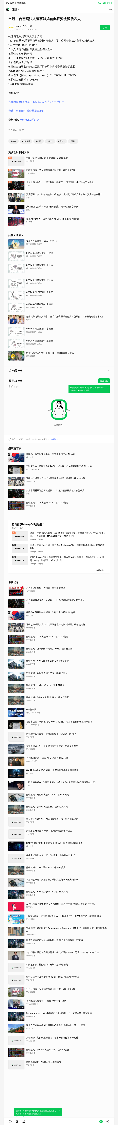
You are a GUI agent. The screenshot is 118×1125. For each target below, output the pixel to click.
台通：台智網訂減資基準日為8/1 (27, 110)
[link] (17, 1121)
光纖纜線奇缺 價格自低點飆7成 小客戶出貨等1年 (36, 101)
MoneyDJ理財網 (29, 119)
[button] (10, 1121)
